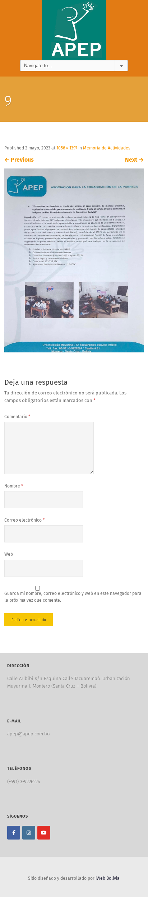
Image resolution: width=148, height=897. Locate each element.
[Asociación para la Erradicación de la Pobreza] (74, 30)
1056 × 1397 (66, 148)
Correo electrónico (24, 520)
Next (134, 160)
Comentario (17, 417)
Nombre (13, 486)
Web (8, 554)
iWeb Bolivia (108, 879)
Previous (19, 160)
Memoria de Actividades (106, 148)
